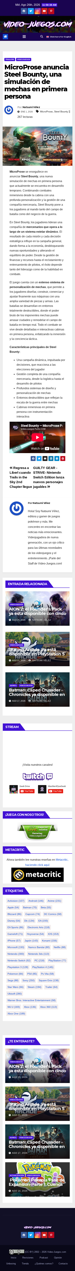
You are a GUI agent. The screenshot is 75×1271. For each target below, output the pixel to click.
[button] (41, 36)
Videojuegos (23, 59)
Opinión (58, 1257)
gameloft (15, 934)
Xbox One (16, 1013)
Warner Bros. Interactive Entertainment (32, 1000)
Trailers (9, 59)
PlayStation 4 (42, 967)
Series (13, 685)
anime (54, 900)
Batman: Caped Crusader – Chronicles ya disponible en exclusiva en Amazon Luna (37, 694)
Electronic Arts (39, 927)
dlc (29, 920)
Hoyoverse (35, 934)
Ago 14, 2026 (20, 1191)
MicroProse (46, 111)
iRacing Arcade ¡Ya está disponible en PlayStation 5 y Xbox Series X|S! (36, 654)
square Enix (49, 980)
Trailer (51, 987)
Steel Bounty (61, 111)
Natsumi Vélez (31, 107)
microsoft (16, 947)
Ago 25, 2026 (20, 1077)
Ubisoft (15, 993)
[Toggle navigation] (24, 36)
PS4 (32, 973)
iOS (53, 934)
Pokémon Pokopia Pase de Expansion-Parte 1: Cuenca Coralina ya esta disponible (37, 1184)
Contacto (63, 1263)
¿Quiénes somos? (44, 1263)
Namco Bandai (39, 947)
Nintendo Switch (19, 960)
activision (16, 900)
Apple (13, 907)
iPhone (14, 940)
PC (39, 960)
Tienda (25, 1263)
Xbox (30, 1007)
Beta (46, 907)
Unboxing (11, 1263)
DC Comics (53, 914)
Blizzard (14, 914)
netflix (60, 947)
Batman (30, 907)
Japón (31, 940)
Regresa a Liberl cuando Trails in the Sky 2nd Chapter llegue (21, 477)
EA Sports (16, 927)
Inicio (13, 1257)
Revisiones (27, 1257)
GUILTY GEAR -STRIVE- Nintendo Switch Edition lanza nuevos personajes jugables (48, 477)
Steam (34, 987)
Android (36, 900)
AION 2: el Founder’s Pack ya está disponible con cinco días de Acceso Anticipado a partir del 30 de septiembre (37, 616)
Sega (13, 980)
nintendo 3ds (38, 953)
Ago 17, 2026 (20, 1153)
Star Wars (16, 987)
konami (49, 940)
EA (43, 920)
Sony (28, 980)
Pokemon (15, 973)
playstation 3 (18, 967)
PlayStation (57, 960)
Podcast (44, 1257)
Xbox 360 (48, 1007)
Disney (14, 920)
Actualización (17, 1175)
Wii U (14, 1007)
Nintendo (16, 953)
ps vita (47, 973)
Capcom (32, 914)
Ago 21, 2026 (20, 1115)
